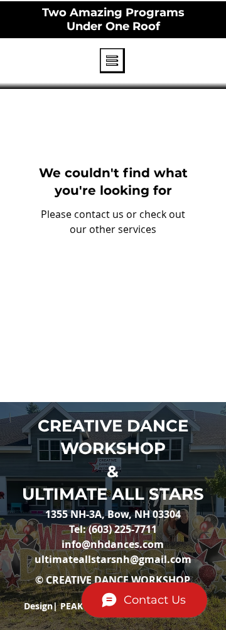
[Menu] (113, 60)
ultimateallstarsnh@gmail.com (113, 559)
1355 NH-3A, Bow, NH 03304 (113, 514)
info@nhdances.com (113, 544)
